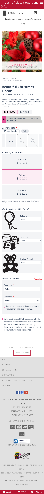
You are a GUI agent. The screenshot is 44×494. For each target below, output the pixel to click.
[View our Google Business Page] (22, 393)
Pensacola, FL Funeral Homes (15, 465)
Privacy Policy (11, 481)
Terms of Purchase (28, 481)
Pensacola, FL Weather (11, 473)
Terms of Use (22, 485)
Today (25, 131)
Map (23, 491)
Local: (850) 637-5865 (22, 415)
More (5, 106)
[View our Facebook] (18, 393)
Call (8, 491)
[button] (37, 13)
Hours (37, 491)
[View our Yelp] (26, 393)
